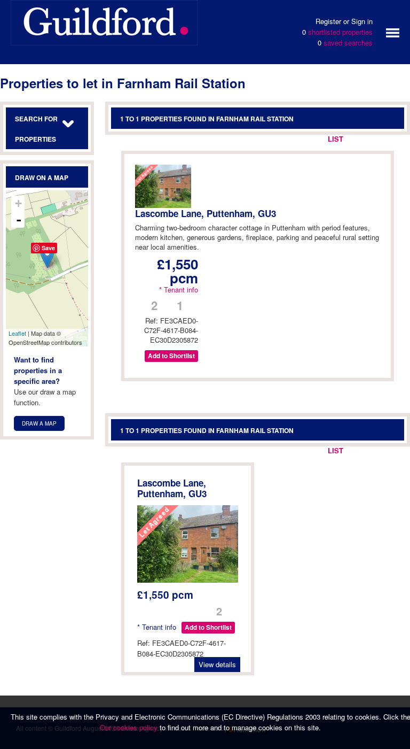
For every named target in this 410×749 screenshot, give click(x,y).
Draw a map (39, 423)
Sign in (362, 21)
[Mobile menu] (392, 32)
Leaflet (17, 333)
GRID (361, 139)
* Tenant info (178, 289)
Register (328, 21)
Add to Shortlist (171, 355)
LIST (335, 139)
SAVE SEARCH (293, 139)
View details (217, 664)
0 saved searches (345, 42)
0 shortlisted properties (337, 32)
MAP (388, 139)
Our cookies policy (130, 727)
